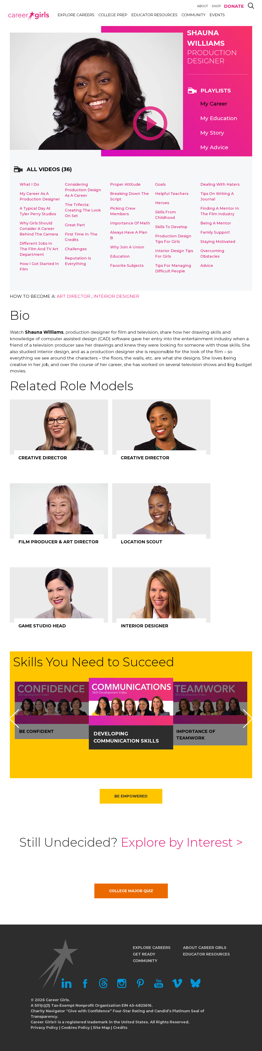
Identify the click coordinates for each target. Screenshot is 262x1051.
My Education (218, 118)
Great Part (75, 225)
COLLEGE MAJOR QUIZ (131, 891)
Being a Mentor (215, 223)
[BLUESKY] (195, 987)
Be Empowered (131, 796)
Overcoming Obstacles (212, 254)
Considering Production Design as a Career (83, 190)
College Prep (112, 15)
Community (194, 15)
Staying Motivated (217, 241)
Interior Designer (116, 296)
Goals (160, 184)
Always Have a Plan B (128, 235)
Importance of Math (130, 223)
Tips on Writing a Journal (217, 196)
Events (217, 15)
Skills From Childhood (165, 215)
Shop (216, 6)
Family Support (215, 232)
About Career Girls (204, 947)
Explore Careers (76, 15)
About (202, 6)
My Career (213, 103)
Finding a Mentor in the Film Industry (219, 211)
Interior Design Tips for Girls (174, 254)
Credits (120, 1027)
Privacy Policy (44, 1027)
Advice (206, 265)
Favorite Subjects (126, 265)
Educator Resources (154, 15)
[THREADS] (103, 987)
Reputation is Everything (78, 261)
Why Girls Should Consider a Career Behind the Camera (39, 229)
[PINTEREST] (140, 987)
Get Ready (144, 954)
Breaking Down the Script (129, 196)
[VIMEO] (177, 987)
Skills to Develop (171, 227)
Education (120, 256)
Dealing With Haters (219, 184)
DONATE (234, 6)
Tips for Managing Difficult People (173, 268)
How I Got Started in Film (39, 267)
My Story (212, 133)
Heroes (162, 203)
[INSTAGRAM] (122, 987)
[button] (14, 718)
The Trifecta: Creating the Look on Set (83, 210)
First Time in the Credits (81, 237)
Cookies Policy (75, 1027)
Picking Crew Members (122, 211)
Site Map (101, 1027)
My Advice (214, 147)
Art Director (73, 296)
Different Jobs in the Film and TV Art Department (39, 249)
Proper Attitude (125, 184)
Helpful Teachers (171, 193)
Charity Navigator (48, 1011)
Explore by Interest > (182, 842)
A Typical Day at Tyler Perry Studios (38, 211)
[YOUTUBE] (159, 987)
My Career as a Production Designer (40, 196)
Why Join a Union (127, 247)
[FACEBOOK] (85, 987)
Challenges (76, 249)
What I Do (29, 184)
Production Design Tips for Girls (173, 239)
